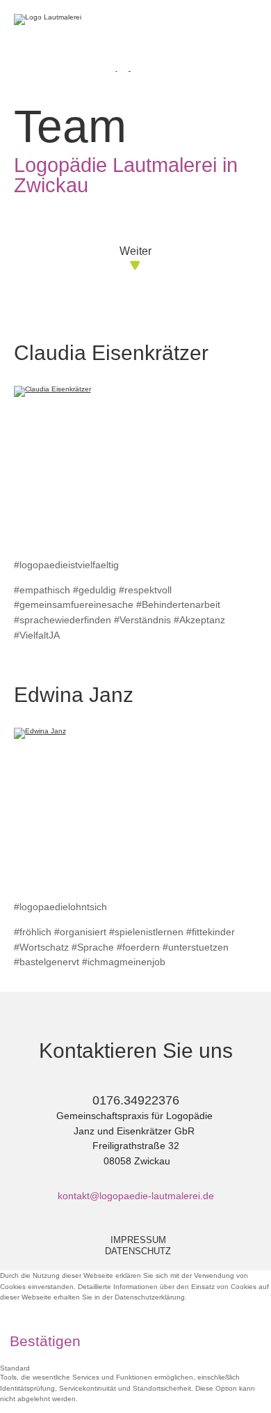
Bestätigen (45, 1341)
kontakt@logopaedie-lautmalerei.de (136, 1195)
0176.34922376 (135, 1100)
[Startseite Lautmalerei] (62, 18)
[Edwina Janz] (136, 809)
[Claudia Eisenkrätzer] (136, 467)
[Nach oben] (249, 1383)
